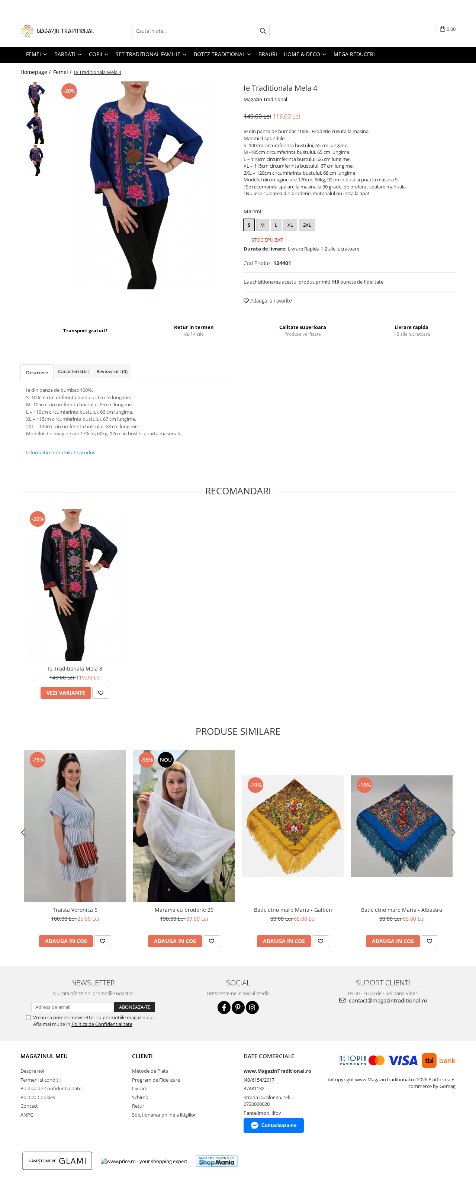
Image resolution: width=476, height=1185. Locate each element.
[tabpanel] (144, 185)
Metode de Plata (150, 1071)
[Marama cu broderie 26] (184, 826)
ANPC (26, 1114)
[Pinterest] (238, 1007)
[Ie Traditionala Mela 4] (144, 185)
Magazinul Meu (44, 1056)
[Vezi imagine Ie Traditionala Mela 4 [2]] (36, 160)
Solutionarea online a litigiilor (164, 1114)
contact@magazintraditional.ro (387, 1000)
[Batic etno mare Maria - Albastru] (402, 826)
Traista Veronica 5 (75, 909)
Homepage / (36, 71)
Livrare (139, 1088)
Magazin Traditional (265, 99)
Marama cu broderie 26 (184, 909)
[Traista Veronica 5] (75, 826)
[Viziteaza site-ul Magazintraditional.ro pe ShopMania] (217, 1161)
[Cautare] (263, 31)
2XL (307, 225)
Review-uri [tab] (112, 371)
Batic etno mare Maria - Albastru (402, 909)
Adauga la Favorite (270, 300)
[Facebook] (224, 1007)
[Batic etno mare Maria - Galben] (293, 826)
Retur (138, 1105)
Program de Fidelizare (156, 1079)
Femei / (63, 71)
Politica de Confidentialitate (101, 1024)
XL (290, 225)
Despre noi (32, 1071)
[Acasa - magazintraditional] (57, 30)
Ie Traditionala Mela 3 (75, 668)
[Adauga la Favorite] (100, 693)
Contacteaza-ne (278, 1125)
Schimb (140, 1097)
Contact (29, 1105)
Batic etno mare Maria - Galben (293, 909)
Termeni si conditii (40, 1079)
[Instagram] (252, 1007)
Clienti (142, 1056)
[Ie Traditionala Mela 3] (75, 585)
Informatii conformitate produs (60, 452)
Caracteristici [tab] (73, 371)
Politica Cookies (37, 1097)
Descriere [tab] (37, 372)
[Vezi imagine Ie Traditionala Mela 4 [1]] (36, 128)
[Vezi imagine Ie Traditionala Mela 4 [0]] (36, 97)
